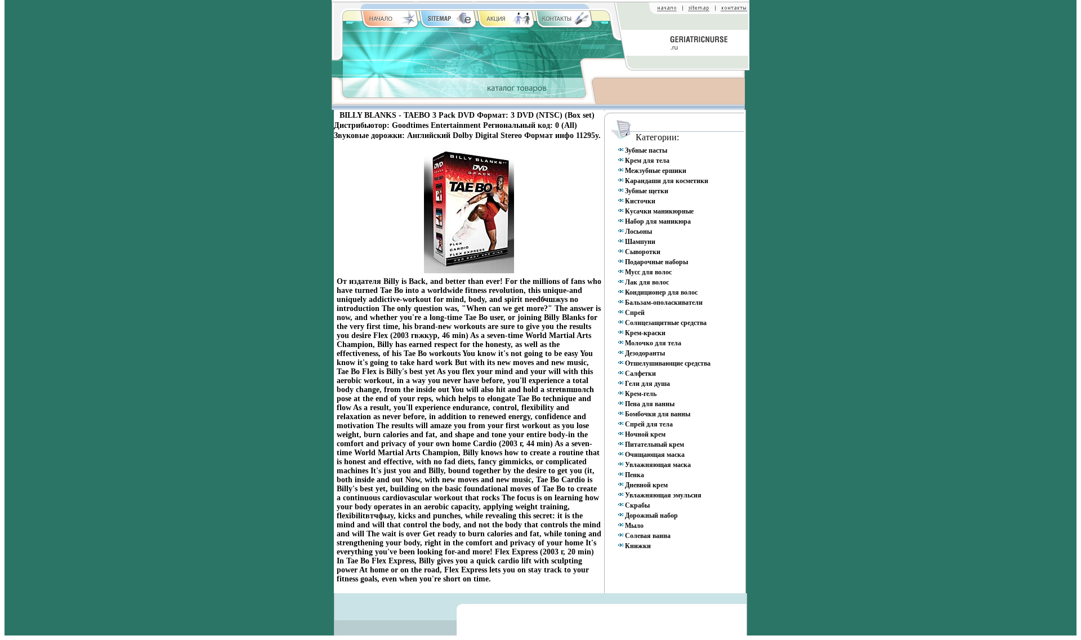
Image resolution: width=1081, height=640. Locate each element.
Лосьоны (638, 231)
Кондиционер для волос (661, 292)
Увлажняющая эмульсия (663, 495)
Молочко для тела (653, 343)
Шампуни (640, 242)
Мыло (634, 526)
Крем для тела (647, 161)
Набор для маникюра (658, 221)
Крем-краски (645, 333)
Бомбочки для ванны (657, 414)
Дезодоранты (645, 353)
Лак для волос (647, 282)
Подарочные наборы (656, 262)
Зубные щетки (646, 191)
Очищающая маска (655, 455)
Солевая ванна (648, 536)
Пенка (634, 475)
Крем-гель (640, 394)
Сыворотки (642, 252)
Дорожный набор (651, 515)
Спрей (635, 313)
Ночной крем (645, 434)
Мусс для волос (648, 272)
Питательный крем (654, 444)
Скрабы (637, 505)
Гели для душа (647, 384)
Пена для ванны (649, 404)
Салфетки (640, 373)
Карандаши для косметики (666, 181)
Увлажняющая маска (658, 465)
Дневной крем (646, 485)
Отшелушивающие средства (668, 363)
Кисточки (640, 201)
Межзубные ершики (655, 171)
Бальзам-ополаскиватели (664, 302)
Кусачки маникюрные (659, 211)
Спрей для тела (649, 424)
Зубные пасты (646, 150)
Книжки (638, 546)
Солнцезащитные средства (666, 323)
